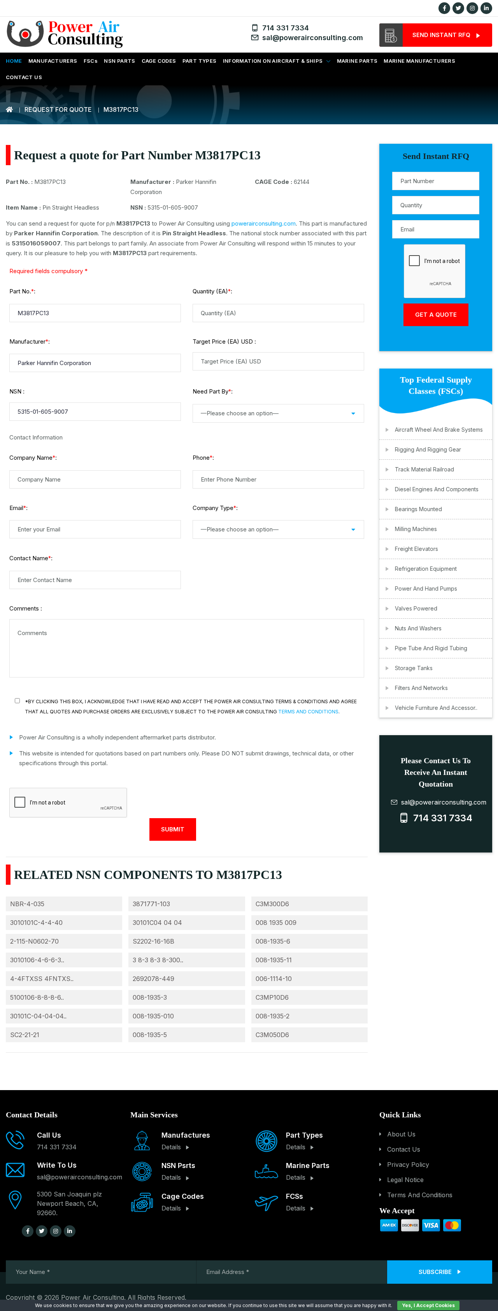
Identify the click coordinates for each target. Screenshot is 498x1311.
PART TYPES (199, 61)
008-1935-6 (273, 941)
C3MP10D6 (272, 997)
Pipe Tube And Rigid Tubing (431, 648)
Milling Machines (416, 529)
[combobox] (278, 413)
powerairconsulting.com (263, 223)
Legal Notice (405, 1180)
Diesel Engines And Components (437, 489)
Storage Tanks (414, 668)
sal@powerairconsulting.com (310, 38)
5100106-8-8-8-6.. (37, 997)
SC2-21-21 (24, 1035)
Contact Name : (31, 558)
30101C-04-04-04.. (38, 1016)
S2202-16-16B (153, 941)
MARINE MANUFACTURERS (419, 61)
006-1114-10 (274, 979)
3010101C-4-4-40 (36, 922)
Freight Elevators (416, 548)
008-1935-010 (153, 1016)
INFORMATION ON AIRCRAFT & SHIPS (273, 61)
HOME (14, 61)
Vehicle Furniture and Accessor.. (436, 707)
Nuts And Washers (418, 628)
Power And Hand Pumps (426, 588)
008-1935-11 (274, 960)
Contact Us (403, 1149)
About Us (401, 1134)
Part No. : (22, 291)
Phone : (203, 457)
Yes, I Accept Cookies (428, 1305)
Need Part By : (213, 391)
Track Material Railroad (424, 469)
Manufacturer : (29, 341)
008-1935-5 (150, 1035)
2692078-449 (153, 979)
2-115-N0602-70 (34, 941)
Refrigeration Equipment (426, 568)
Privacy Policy (408, 1164)
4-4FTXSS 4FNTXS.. (42, 979)
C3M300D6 (272, 904)
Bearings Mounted (418, 509)
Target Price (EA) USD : (224, 341)
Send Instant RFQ (442, 35)
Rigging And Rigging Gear (428, 449)
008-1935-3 (150, 997)
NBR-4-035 (27, 904)
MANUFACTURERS (52, 61)
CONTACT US (24, 77)
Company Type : (215, 508)
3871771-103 (151, 904)
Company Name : (33, 457)
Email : (18, 508)
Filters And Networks (421, 688)
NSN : (17, 391)
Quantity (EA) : (212, 291)
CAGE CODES (159, 61)
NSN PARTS (119, 61)
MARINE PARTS (357, 61)
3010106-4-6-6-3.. (37, 960)
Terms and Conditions (308, 712)
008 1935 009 (276, 922)
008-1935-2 (272, 1016)
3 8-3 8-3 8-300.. (158, 960)
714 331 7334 (283, 28)
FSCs (91, 61)
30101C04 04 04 (157, 922)
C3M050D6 (272, 1035)
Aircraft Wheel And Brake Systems (439, 429)
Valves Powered (416, 608)
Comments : (25, 608)
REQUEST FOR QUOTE (58, 109)
